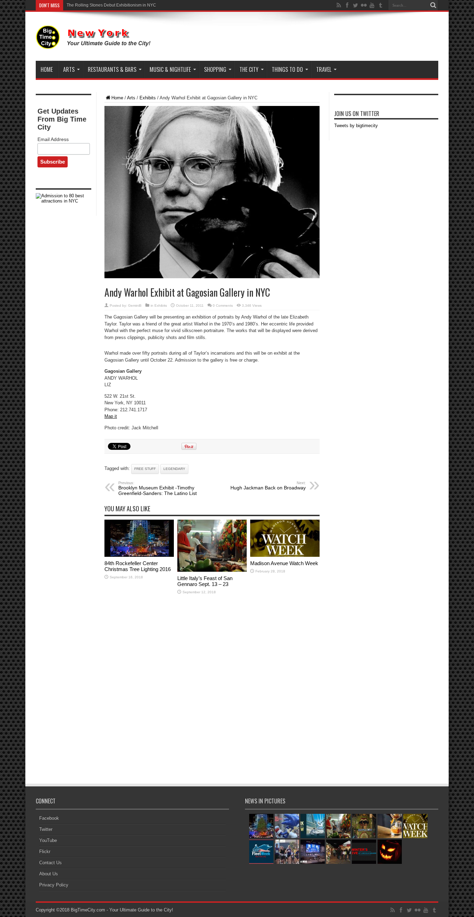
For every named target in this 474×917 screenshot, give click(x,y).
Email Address (53, 139)
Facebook (49, 818)
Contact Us (50, 862)
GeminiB (135, 305)
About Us (48, 873)
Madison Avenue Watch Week (284, 563)
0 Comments (223, 305)
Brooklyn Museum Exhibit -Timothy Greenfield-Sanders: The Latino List (157, 488)
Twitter (45, 829)
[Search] (433, 5)
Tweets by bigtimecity (356, 125)
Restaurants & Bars (112, 69)
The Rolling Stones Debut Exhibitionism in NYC (111, 5)
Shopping (215, 69)
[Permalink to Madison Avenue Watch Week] (285, 555)
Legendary (174, 469)
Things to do (287, 69)
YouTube (48, 840)
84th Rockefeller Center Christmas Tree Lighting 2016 (137, 566)
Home (47, 69)
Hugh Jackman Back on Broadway (268, 485)
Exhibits (147, 97)
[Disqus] (212, 690)
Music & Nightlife (170, 69)
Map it (110, 416)
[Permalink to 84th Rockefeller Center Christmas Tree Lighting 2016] (139, 555)
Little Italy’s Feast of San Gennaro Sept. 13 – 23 (204, 581)
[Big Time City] (95, 43)
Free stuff (145, 469)
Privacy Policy (53, 884)
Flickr (44, 851)
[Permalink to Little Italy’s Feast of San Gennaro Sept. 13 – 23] (212, 570)
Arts (69, 69)
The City (249, 69)
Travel (323, 69)
